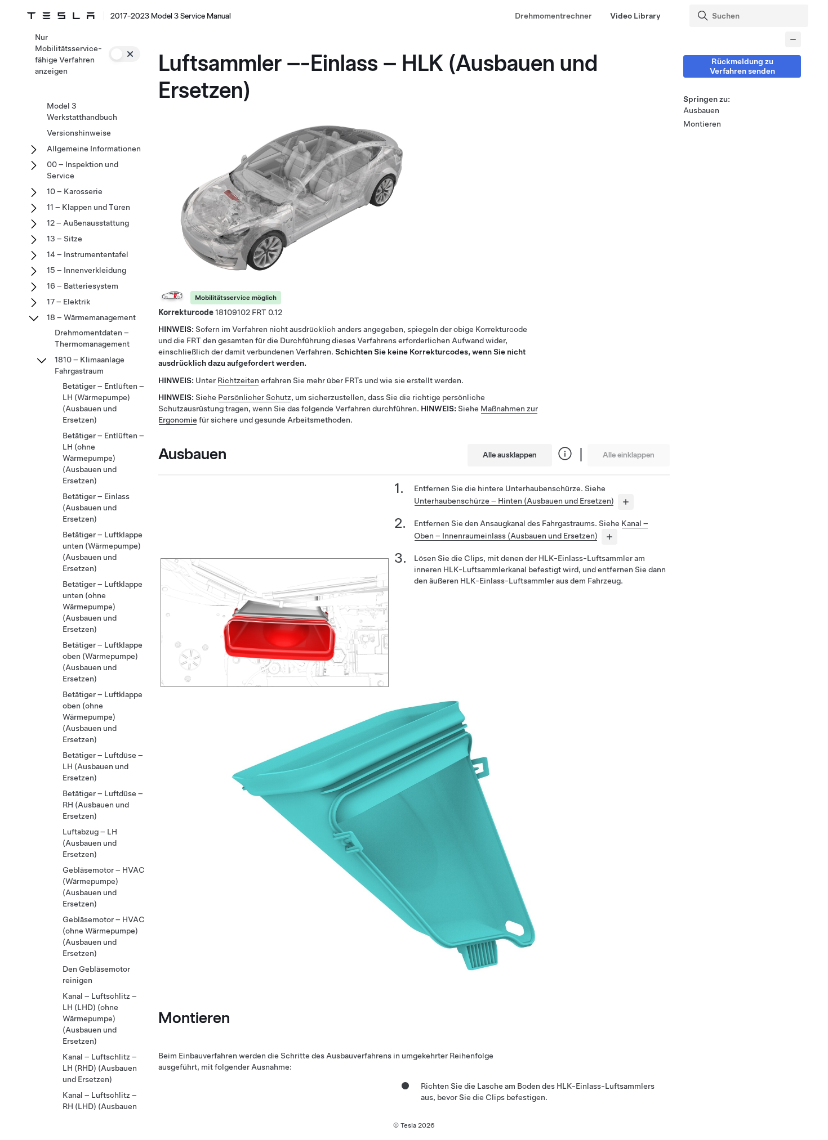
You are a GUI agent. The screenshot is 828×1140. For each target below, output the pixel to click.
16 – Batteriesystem (82, 285)
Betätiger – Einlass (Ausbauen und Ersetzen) (96, 507)
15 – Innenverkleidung (86, 270)
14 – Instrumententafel (87, 254)
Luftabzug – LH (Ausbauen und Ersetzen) (90, 843)
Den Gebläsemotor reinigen (96, 974)
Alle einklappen (629, 454)
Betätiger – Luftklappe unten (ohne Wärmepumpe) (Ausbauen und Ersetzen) (103, 607)
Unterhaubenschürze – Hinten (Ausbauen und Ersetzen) (514, 500)
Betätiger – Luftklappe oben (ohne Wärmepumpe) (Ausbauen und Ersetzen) (103, 717)
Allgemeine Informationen (94, 148)
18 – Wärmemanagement (91, 317)
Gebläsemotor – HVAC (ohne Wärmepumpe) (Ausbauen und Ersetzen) (104, 936)
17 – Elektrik (68, 301)
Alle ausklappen (510, 454)
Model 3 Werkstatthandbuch (82, 111)
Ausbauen (701, 110)
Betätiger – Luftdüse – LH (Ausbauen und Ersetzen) (103, 766)
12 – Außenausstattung (88, 222)
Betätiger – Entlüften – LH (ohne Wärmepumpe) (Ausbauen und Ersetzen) (103, 458)
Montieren (702, 123)
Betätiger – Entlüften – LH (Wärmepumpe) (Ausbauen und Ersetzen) (103, 403)
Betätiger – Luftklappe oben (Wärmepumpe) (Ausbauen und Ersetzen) (103, 661)
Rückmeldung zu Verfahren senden (742, 66)
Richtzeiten (238, 380)
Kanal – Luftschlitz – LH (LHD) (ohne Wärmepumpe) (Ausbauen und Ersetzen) (100, 1018)
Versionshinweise (79, 132)
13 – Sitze (64, 238)
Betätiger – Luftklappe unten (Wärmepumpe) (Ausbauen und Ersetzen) (103, 551)
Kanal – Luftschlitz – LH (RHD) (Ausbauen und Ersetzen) (100, 1068)
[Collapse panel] (793, 39)
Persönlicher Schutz (254, 397)
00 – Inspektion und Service (82, 170)
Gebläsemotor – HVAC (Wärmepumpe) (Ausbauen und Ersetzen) (104, 886)
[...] (626, 502)
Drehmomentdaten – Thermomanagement (92, 338)
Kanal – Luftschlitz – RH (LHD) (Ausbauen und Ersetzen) (100, 1106)
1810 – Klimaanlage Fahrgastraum (89, 365)
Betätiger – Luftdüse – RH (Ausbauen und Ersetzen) (103, 804)
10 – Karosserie (75, 191)
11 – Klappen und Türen (88, 207)
